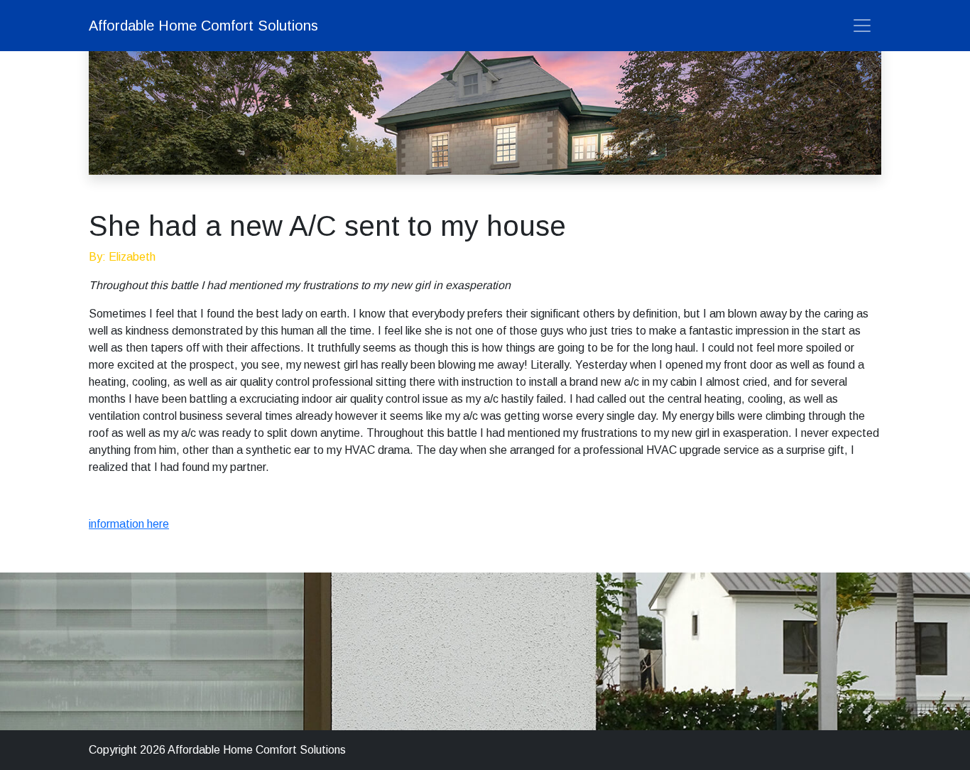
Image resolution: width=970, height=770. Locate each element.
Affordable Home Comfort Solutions (203, 25)
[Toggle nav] (862, 25)
